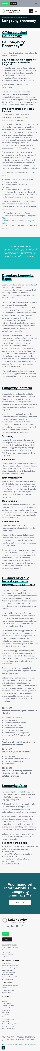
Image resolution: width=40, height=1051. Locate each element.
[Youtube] (17, 926)
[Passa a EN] (36, 3)
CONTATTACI (20, 903)
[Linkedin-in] (8, 926)
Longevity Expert (24, 213)
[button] (36, 11)
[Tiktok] (22, 926)
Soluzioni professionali (11, 17)
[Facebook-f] (3, 926)
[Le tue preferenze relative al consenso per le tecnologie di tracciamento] (3, 1047)
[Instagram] (12, 926)
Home (3, 17)
